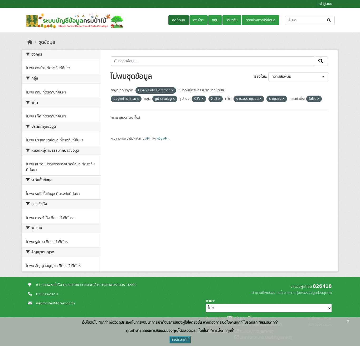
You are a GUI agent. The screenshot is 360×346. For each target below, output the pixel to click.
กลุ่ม (215, 20)
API (147, 138)
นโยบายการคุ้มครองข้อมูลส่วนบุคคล (305, 292)
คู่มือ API (162, 138)
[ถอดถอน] (172, 90)
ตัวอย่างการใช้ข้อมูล (260, 20)
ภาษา (210, 301)
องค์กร (198, 20)
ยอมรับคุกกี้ (180, 339)
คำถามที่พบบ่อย (263, 292)
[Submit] (329, 20)
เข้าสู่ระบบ (325, 4)
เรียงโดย (260, 76)
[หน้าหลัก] (29, 42)
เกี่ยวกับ (231, 20)
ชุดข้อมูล (178, 20)
